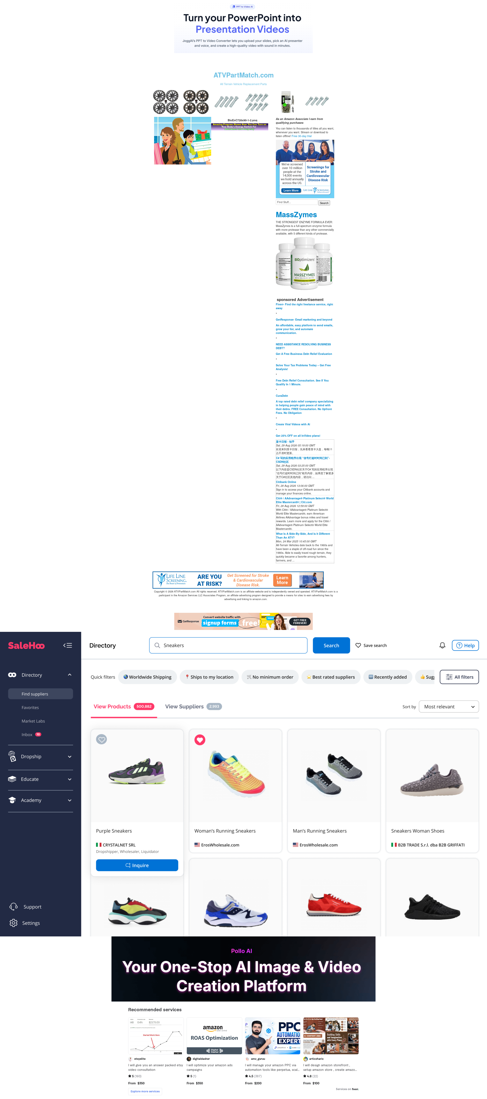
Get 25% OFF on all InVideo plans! (298, 435)
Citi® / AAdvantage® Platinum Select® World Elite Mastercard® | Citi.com (305, 500)
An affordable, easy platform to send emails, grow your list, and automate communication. (304, 329)
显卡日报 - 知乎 (285, 441)
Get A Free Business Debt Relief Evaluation (304, 354)
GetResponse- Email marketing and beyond (304, 319)
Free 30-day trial (302, 136)
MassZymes (296, 214)
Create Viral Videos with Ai (293, 424)
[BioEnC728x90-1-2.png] (182, 140)
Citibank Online (286, 482)
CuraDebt (282, 395)
